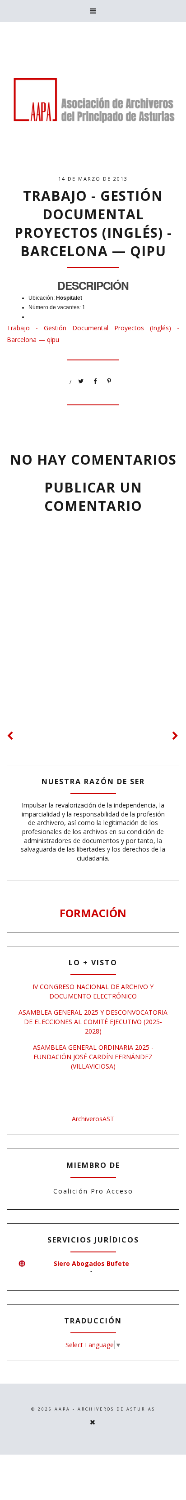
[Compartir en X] (81, 381)
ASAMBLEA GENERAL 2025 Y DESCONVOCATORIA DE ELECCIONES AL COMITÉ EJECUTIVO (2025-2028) (93, 1021)
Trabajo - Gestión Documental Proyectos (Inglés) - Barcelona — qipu (93, 223)
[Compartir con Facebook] (95, 381)
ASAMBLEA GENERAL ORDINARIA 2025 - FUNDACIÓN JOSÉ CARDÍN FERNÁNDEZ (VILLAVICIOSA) (93, 1056)
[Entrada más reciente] (10, 736)
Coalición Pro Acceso (93, 1191)
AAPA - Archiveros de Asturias (105, 1409)
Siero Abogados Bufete (91, 1263)
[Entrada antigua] (175, 736)
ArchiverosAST (93, 1118)
